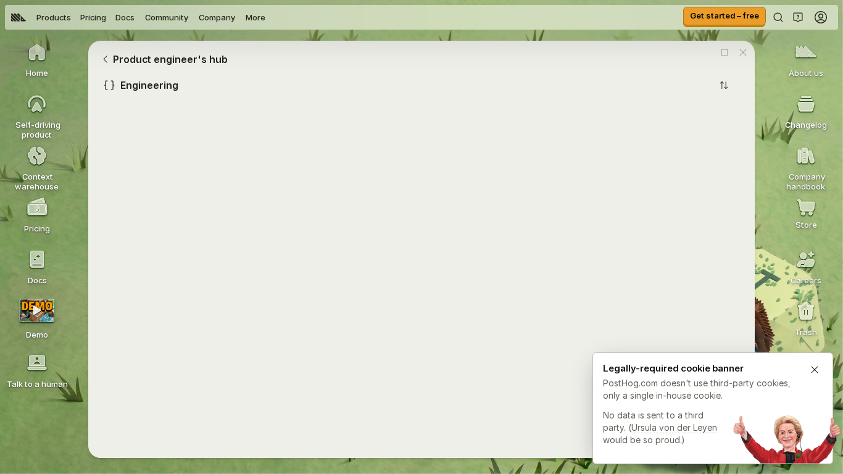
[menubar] (138, 17)
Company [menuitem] (217, 17)
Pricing (93, 17)
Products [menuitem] (53, 17)
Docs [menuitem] (125, 17)
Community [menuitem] (166, 17)
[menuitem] (18, 17)
